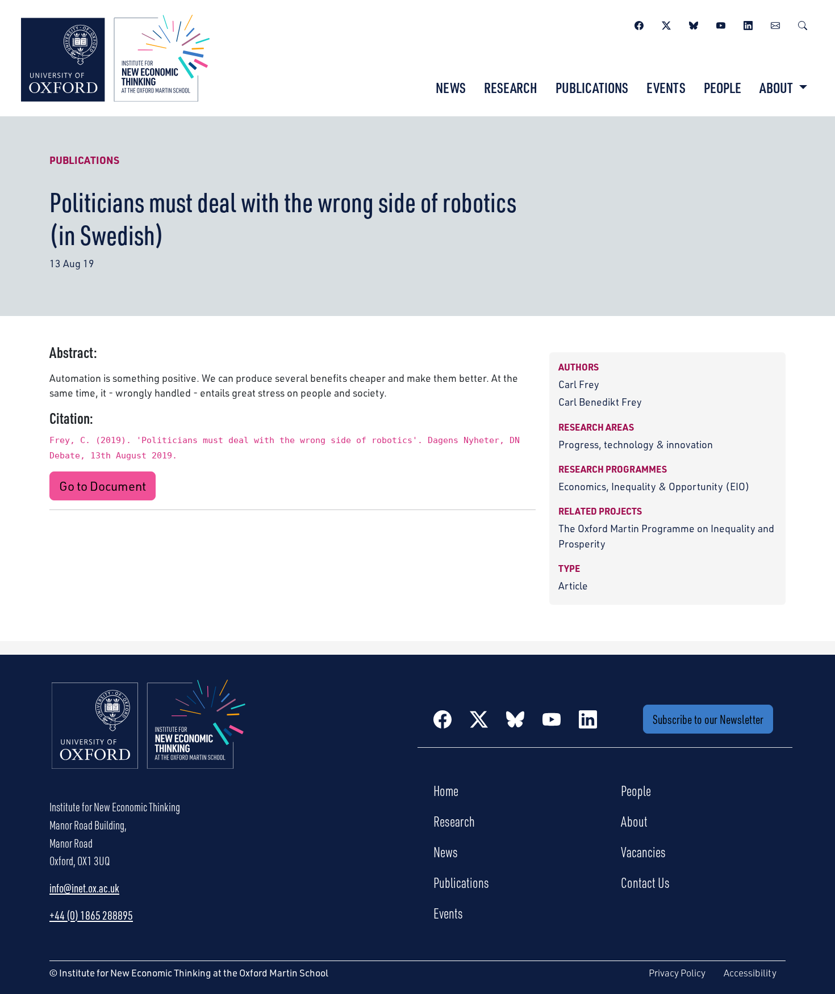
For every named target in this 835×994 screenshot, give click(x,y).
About (634, 821)
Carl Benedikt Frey (600, 401)
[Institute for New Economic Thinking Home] (148, 736)
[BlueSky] (693, 24)
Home (445, 790)
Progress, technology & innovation (635, 444)
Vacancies (643, 852)
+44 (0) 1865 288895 (91, 915)
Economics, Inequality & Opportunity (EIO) (654, 486)
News (451, 87)
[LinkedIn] (748, 24)
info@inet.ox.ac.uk (84, 888)
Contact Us (645, 882)
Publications (592, 87)
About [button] (777, 87)
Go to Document (102, 486)
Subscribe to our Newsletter (708, 719)
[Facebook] (639, 24)
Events (666, 87)
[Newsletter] (775, 24)
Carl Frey (578, 384)
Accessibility (750, 973)
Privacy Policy (677, 973)
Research (510, 87)
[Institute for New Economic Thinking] (115, 56)
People (722, 87)
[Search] (802, 24)
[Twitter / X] (666, 24)
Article (573, 585)
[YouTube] (720, 24)
